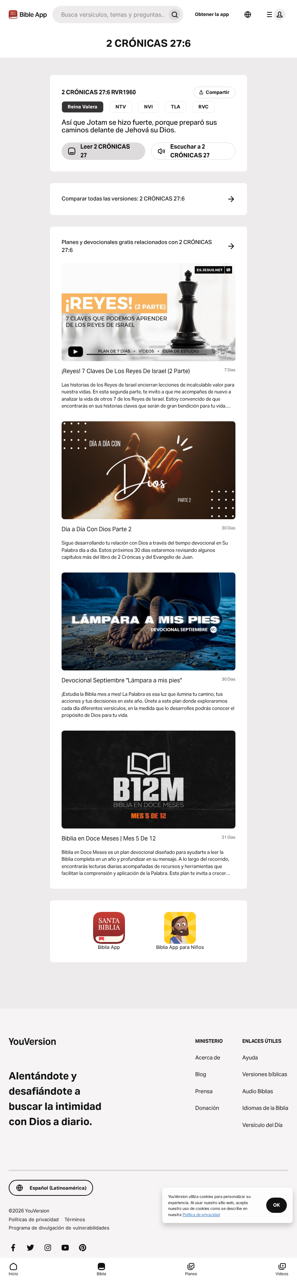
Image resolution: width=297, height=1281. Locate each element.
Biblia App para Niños (180, 947)
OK (276, 1205)
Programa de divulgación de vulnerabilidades (59, 1228)
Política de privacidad (201, 1214)
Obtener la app (212, 14)
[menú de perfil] (274, 14)
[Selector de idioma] (247, 14)
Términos (74, 1219)
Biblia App (109, 947)
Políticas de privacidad (34, 1219)
